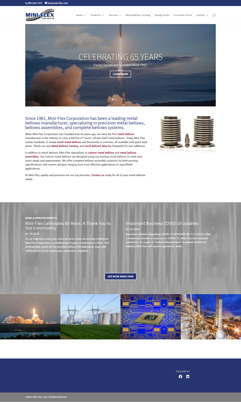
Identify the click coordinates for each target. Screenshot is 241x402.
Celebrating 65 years (120, 56)
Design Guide (162, 15)
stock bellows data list (98, 146)
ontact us (98, 175)
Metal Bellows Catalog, (65, 146)
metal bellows (126, 134)
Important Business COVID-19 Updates (162, 223)
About (79, 15)
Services (113, 15)
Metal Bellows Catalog (138, 15)
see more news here (121, 276)
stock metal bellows (69, 142)
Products (96, 15)
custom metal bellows (101, 152)
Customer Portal (183, 15)
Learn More (120, 74)
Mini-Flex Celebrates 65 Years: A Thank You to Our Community (68, 225)
